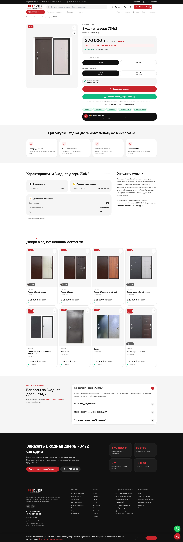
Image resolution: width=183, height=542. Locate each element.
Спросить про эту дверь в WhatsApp (121, 97)
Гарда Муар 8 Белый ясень (138, 292)
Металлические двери (123, 496)
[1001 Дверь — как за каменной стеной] (34, 7)
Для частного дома (122, 511)
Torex (95, 493)
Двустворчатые (76, 502)
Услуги (119, 12)
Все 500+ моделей (77, 493)
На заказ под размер (123, 505)
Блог (144, 12)
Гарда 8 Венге (67, 292)
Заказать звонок (129, 104)
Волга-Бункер (98, 511)
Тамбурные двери (122, 508)
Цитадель (96, 505)
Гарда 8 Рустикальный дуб (105, 292)
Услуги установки (144, 496)
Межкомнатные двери (54, 12)
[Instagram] (33, 506)
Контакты (152, 12)
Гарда (95, 499)
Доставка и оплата (144, 502)
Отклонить (140, 538)
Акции (81, 12)
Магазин (117, 7)
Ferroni (95, 514)
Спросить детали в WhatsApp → (130, 206)
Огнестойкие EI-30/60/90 (124, 514)
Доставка (136, 12)
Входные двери (88, 24)
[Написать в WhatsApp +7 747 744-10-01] (177, 529)
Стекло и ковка (76, 508)
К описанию (105, 174)
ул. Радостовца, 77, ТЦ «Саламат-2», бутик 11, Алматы (45, 2)
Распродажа (75, 514)
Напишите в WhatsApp (53, 399)
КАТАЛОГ (35, 12)
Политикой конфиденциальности (51, 539)
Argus (95, 502)
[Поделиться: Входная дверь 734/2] (74, 33)
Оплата (127, 12)
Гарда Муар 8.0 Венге (136, 351)
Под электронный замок (124, 493)
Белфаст (97, 349)
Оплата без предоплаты (146, 499)
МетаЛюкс (97, 496)
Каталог (37, 17)
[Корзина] (130, 7)
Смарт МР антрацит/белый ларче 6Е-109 (39, 352)
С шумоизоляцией (122, 499)
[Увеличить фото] (52, 56)
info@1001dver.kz (32, 517)
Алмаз (95, 508)
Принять (151, 538)
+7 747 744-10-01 (151, 2)
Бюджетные (75, 511)
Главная (29, 17)
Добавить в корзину (121, 89)
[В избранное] (74, 27)
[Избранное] (125, 7)
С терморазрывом (77, 505)
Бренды (70, 12)
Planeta (95, 516)
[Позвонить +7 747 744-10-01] (177, 536)
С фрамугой (120, 502)
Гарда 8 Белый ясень (37, 292)
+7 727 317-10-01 (134, 2)
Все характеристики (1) (36, 218)
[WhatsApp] (28, 506)
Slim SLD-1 (65, 351)
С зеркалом (75, 499)
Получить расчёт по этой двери (41, 469)
